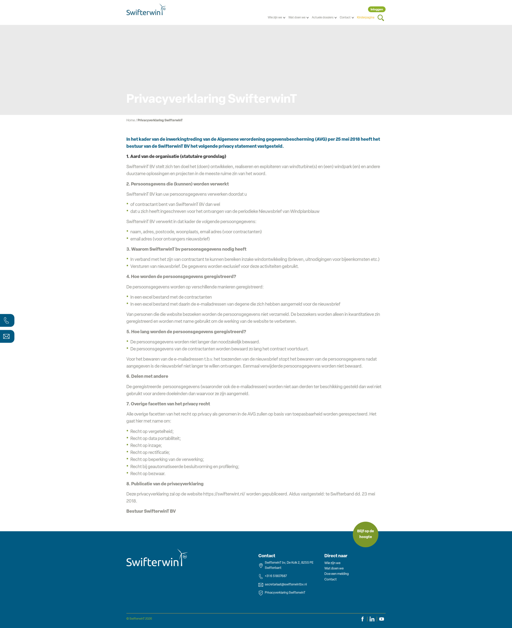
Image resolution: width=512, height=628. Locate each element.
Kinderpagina (365, 17)
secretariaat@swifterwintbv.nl (286, 584)
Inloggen (377, 9)
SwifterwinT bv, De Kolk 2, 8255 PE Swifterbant (289, 565)
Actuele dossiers (322, 17)
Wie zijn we (275, 17)
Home (130, 120)
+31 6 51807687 (276, 576)
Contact (345, 17)
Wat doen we (296, 17)
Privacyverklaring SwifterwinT (285, 592)
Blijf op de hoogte (365, 534)
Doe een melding (336, 574)
